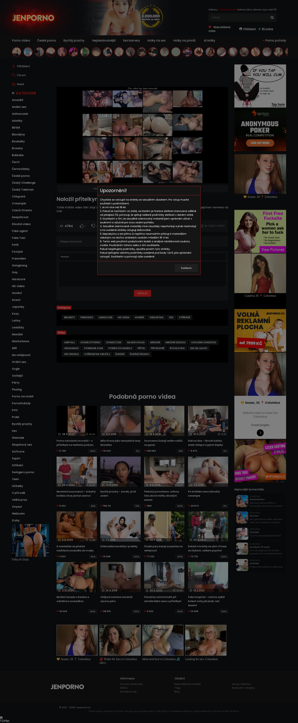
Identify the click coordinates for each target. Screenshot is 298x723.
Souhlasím (186, 268)
